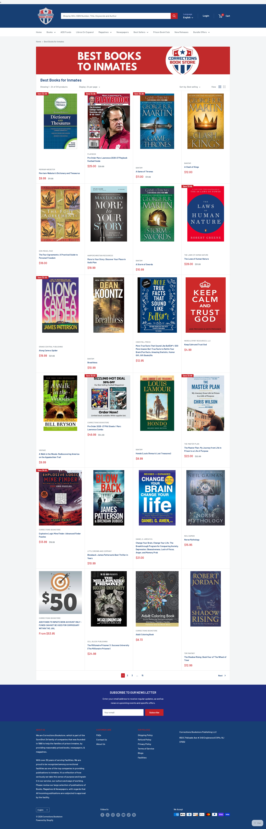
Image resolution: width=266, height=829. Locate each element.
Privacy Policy (144, 744)
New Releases (181, 32)
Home (39, 32)
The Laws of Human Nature (196, 259)
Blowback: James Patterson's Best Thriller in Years (107, 556)
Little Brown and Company (99, 551)
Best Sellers (139, 32)
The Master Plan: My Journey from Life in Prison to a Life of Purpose (202, 449)
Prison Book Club (161, 32)
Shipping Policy (145, 735)
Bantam (139, 168)
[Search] (174, 16)
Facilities (142, 757)
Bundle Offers (200, 32)
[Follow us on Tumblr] (134, 815)
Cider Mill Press (143, 342)
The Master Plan (191, 444)
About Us (100, 744)
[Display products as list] (224, 87)
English (40, 810)
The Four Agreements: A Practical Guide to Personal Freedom (58, 256)
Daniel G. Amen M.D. (144, 539)
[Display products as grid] (220, 87)
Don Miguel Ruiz (46, 251)
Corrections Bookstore (98, 422)
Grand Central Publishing (51, 347)
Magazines (104, 32)
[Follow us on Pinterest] (118, 815)
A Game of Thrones (144, 171)
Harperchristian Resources (100, 255)
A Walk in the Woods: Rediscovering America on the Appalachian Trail (59, 455)
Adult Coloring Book (145, 634)
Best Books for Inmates (54, 41)
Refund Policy (144, 739)
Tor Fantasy (189, 653)
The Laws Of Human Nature (196, 255)
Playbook (91, 154)
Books (50, 32)
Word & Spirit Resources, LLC (197, 341)
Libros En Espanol (85, 32)
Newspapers (123, 32)
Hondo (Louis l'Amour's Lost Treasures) (153, 453)
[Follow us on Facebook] (102, 815)
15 (142, 675)
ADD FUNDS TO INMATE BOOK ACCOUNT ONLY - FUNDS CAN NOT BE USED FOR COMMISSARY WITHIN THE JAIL (60, 625)
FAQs (98, 735)
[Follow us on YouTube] (123, 815)
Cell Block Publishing (97, 641)
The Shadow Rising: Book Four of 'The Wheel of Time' (205, 658)
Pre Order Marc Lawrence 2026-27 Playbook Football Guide (107, 159)
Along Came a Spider (48, 350)
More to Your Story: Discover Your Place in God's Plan (106, 261)
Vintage (42, 450)
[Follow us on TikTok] (129, 815)
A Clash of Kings (191, 167)
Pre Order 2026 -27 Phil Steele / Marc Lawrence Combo (104, 428)
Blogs (140, 753)
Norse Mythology (191, 539)
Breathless (92, 362)
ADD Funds (66, 32)
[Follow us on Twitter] (108, 815)
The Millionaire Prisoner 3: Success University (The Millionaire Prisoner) (108, 647)
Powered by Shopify (44, 820)
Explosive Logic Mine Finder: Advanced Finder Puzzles (60, 535)
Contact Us (101, 739)
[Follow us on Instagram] (113, 815)
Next (220, 675)
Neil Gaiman (189, 536)
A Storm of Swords (144, 264)
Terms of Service (146, 748)
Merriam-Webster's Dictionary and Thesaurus (59, 173)
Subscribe (154, 712)
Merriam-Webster (47, 169)
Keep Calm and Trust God (195, 344)
